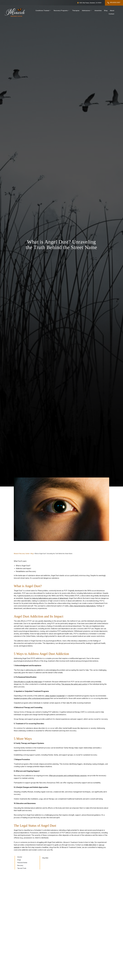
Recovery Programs (61, 10)
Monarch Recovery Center (21, 553)
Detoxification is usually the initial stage (28, 682)
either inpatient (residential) (55, 696)
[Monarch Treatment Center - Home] (15, 12)
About (112, 10)
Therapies (75, 10)
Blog (105, 10)
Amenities (98, 10)
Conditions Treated (42, 10)
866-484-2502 (90, 845)
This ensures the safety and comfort (74, 684)
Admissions (86, 10)
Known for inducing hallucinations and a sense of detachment (46, 598)
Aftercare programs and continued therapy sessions (68, 776)
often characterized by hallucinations (82, 606)
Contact (111, 14)
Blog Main (45, 858)
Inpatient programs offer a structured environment (32, 698)
